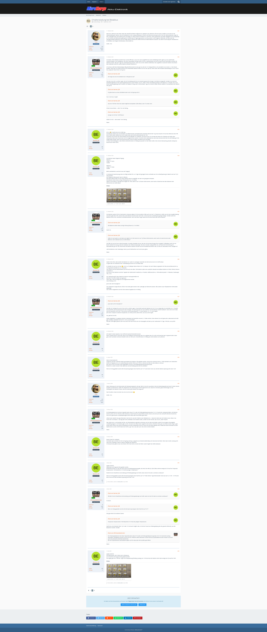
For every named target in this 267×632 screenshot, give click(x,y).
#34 (178, 489)
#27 (178, 296)
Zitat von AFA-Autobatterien (116, 533)
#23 (178, 129)
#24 (178, 155)
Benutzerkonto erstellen (129, 604)
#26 (178, 259)
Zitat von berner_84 (114, 74)
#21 (178, 31)
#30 (178, 383)
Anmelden (142, 604)
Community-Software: (133, 629)
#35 (178, 551)
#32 (178, 436)
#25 (178, 211)
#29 (178, 357)
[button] (91, 618)
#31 (178, 409)
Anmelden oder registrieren (169, 1)
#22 (178, 57)
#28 (178, 331)
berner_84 (120, 481)
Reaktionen (91, 46)
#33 (178, 462)
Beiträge (90, 49)
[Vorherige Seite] (87, 26)
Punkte (90, 48)
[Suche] (178, 1)
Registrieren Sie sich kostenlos (135, 601)
